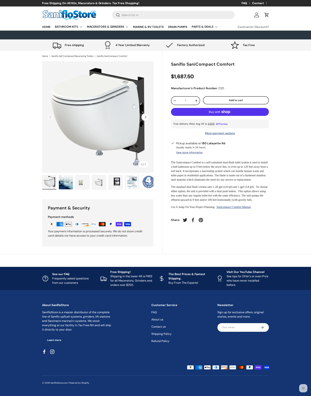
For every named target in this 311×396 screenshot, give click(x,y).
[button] (267, 15)
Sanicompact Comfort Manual (234, 207)
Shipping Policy (161, 334)
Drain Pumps (177, 27)
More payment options (220, 133)
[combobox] (173, 15)
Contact (258, 3)
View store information (189, 152)
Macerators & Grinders (105, 27)
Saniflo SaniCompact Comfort (112, 56)
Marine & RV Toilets (148, 27)
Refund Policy (160, 341)
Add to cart (236, 100)
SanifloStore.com (59, 382)
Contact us (158, 327)
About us (157, 319)
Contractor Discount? (253, 27)
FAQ (244, 3)
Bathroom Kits (66, 27)
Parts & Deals (202, 27)
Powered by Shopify (79, 382)
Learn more (54, 340)
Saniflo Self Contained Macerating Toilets (72, 56)
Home (46, 27)
